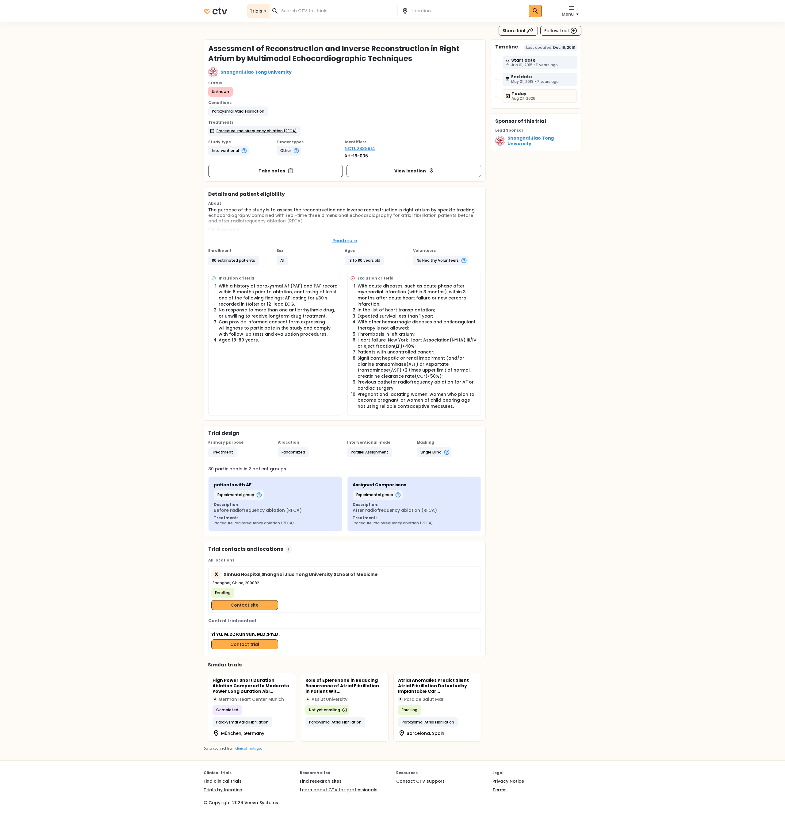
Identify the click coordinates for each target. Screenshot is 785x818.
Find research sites (321, 781)
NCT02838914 (360, 148)
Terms (499, 790)
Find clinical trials (223, 781)
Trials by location (223, 790)
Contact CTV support (420, 781)
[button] (238, 111)
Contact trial (244, 644)
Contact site (244, 605)
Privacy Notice (508, 781)
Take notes (271, 171)
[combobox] (337, 11)
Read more (344, 240)
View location (410, 171)
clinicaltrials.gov (248, 748)
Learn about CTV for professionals (338, 790)
